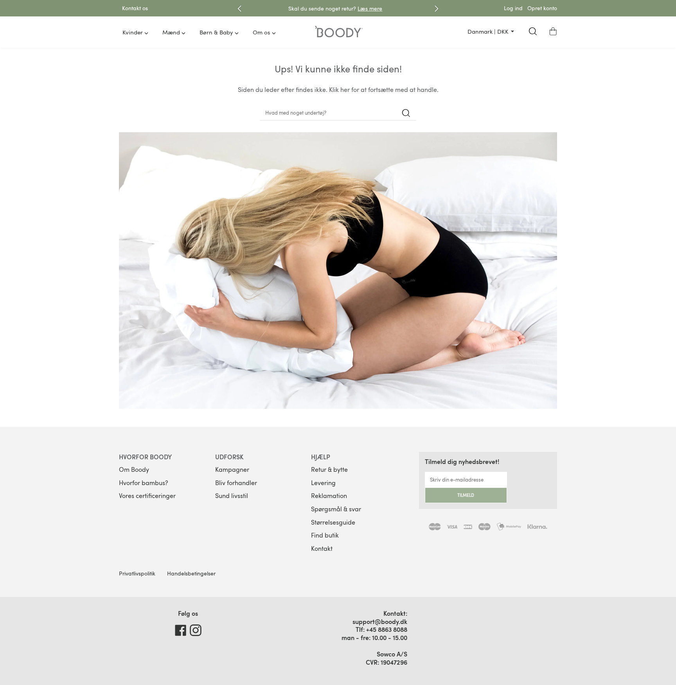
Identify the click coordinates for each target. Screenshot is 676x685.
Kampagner (232, 469)
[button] (553, 31)
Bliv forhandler (236, 482)
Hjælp (320, 456)
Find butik (325, 535)
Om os (261, 32)
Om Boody (134, 469)
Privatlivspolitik (137, 573)
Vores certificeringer (147, 495)
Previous (239, 9)
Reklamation (329, 495)
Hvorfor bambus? (143, 482)
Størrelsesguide (333, 522)
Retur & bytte (329, 469)
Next (436, 9)
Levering (323, 482)
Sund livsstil (231, 495)
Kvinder (132, 32)
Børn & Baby (216, 32)
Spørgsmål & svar (336, 509)
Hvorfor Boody (145, 456)
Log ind (513, 8)
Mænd (171, 32)
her (345, 89)
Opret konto (542, 8)
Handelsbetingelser (191, 573)
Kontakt (322, 548)
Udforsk (229, 456)
